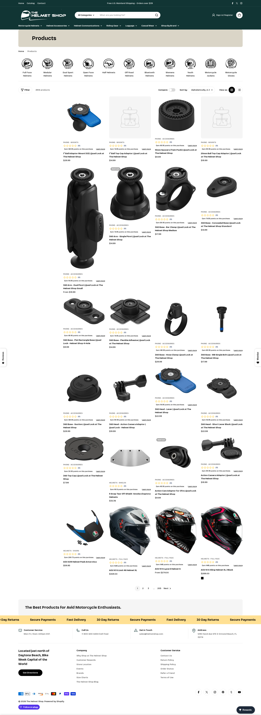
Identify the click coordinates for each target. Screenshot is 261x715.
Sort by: (183, 90)
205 (159, 588)
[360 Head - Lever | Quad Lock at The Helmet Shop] (176, 380)
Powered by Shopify (54, 701)
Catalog (31, 3)
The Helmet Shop (35, 701)
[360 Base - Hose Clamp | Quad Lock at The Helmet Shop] (176, 319)
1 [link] (137, 588)
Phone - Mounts (70, 142)
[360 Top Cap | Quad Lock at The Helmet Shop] (84, 449)
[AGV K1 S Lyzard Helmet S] (176, 530)
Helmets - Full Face (118, 559)
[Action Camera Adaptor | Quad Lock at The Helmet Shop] (222, 448)
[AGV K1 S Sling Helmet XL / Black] (222, 530)
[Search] (156, 15)
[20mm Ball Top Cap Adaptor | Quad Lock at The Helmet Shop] (222, 117)
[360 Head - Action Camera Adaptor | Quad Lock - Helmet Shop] (130, 388)
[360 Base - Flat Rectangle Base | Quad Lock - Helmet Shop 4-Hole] (84, 311)
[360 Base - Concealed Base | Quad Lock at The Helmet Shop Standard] (222, 187)
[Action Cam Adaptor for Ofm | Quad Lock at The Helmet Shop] (176, 456)
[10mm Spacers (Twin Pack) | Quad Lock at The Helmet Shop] (176, 115)
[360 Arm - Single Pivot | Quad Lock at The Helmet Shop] (130, 193)
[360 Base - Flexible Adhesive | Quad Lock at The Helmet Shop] (130, 311)
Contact (41, 3)
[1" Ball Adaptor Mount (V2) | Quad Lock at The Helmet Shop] (84, 117)
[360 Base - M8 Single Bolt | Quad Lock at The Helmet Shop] (222, 319)
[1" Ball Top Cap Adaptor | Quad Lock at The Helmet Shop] (130, 117)
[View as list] (239, 90)
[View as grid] (232, 90)
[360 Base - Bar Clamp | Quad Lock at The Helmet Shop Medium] (176, 189)
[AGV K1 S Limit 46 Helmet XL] (130, 530)
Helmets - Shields (117, 483)
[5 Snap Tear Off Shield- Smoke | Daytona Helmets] (130, 458)
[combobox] (117, 15)
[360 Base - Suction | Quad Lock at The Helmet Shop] (84, 388)
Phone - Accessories (164, 139)
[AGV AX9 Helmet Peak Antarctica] (84, 526)
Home (21, 3)
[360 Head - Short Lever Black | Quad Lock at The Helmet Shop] (222, 388)
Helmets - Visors (71, 551)
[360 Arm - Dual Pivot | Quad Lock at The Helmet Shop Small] (84, 218)
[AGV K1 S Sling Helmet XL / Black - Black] (202, 578)
